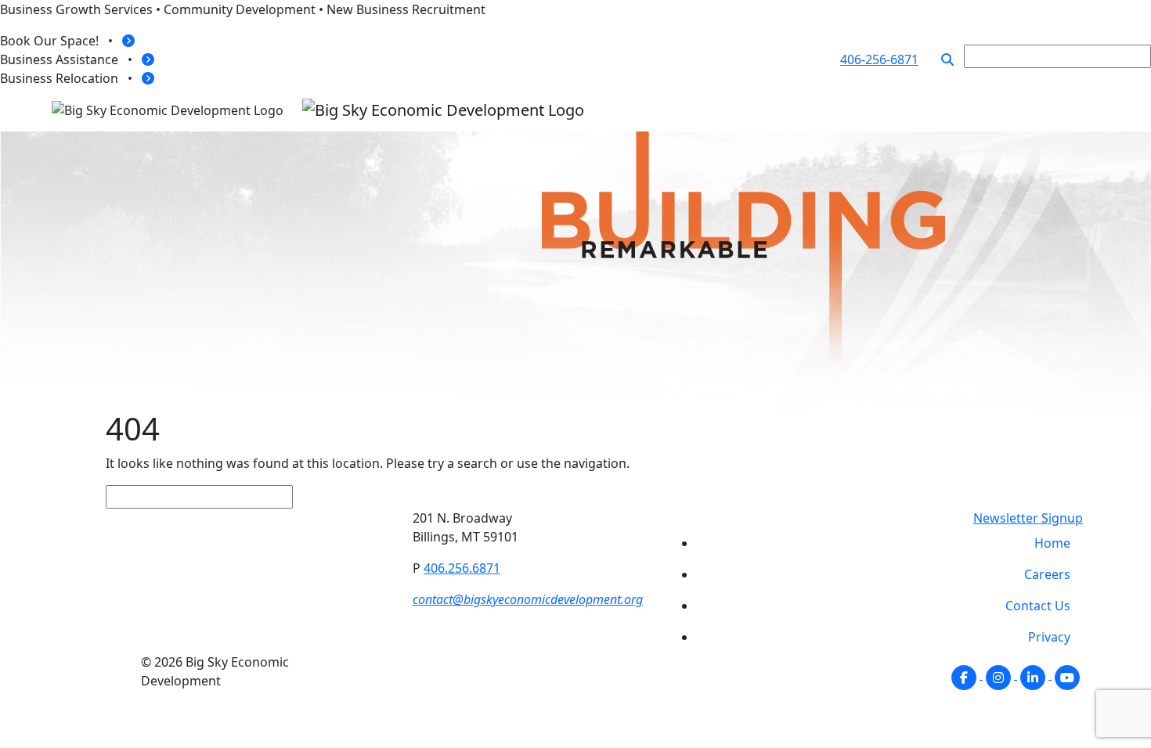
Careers (1047, 574)
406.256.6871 (462, 568)
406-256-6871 (879, 59)
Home (1052, 543)
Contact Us (1037, 605)
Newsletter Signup (1028, 518)
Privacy (1049, 637)
